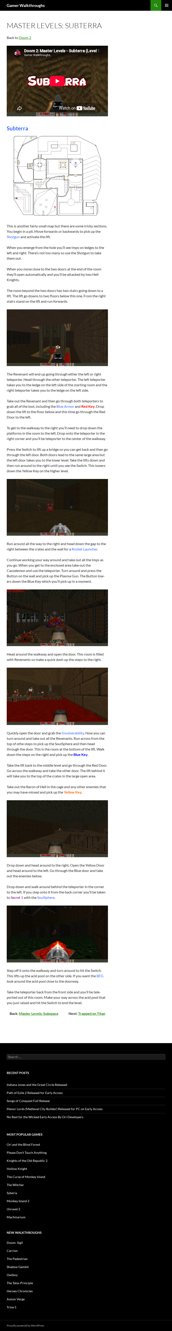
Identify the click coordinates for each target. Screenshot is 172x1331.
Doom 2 (25, 37)
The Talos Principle (20, 1283)
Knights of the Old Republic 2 (27, 1161)
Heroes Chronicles (20, 1291)
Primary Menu (166, 5)
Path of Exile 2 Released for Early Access (35, 1093)
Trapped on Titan (91, 1013)
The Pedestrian (17, 1259)
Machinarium (16, 1217)
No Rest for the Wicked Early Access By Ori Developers (45, 1117)
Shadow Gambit (18, 1267)
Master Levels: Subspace (38, 1013)
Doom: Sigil (15, 1243)
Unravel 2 (13, 1209)
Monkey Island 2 (18, 1201)
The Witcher (15, 1185)
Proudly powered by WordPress (25, 1325)
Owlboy (12, 1275)
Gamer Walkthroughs (26, 5)
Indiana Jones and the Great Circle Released (37, 1085)
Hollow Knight (17, 1169)
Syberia (12, 1193)
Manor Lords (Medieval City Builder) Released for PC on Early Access (55, 1109)
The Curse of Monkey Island (26, 1177)
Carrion (12, 1251)
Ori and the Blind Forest (23, 1144)
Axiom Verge (16, 1299)
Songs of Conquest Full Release (28, 1101)
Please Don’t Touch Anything (27, 1152)
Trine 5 (11, 1307)
